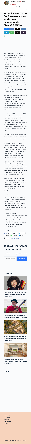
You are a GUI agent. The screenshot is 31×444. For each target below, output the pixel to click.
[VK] (23, 29)
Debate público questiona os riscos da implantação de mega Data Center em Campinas (15, 338)
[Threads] (17, 32)
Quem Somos (7, 415)
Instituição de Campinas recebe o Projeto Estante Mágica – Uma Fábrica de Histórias (15, 361)
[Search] (26, 9)
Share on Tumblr (15, 238)
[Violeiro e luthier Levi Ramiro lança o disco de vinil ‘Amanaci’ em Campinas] (15, 306)
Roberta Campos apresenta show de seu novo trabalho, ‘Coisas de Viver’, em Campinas (15, 294)
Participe (6, 419)
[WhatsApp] (11, 32)
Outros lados (7, 421)
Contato (6, 423)
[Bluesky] (6, 29)
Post (5, 233)
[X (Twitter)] (17, 29)
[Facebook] (11, 29)
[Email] (23, 32)
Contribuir (7, 417)
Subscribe (22, 258)
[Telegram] (6, 32)
